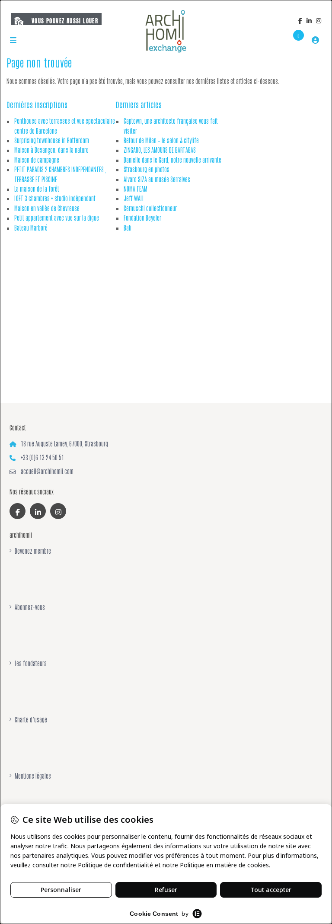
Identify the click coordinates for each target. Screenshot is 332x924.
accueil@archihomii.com (47, 471)
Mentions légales (33, 776)
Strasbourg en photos (146, 169)
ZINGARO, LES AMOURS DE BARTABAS (160, 150)
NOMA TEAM (135, 188)
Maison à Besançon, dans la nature (51, 150)
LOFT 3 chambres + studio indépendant (55, 198)
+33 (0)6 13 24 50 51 (42, 457)
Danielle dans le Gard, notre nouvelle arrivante (172, 160)
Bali (127, 227)
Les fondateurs (31, 663)
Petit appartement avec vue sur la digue (56, 217)
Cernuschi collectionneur (150, 208)
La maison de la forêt (36, 188)
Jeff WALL (134, 198)
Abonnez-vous (30, 607)
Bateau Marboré (31, 227)
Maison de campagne (36, 160)
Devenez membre (33, 551)
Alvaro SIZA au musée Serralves (157, 179)
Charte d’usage (31, 719)
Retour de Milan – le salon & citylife (161, 140)
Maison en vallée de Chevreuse (47, 208)
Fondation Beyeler (142, 217)
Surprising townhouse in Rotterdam (51, 140)
